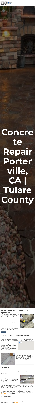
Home (14, 1)
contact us (11, 350)
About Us (18, 1)
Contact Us (31, 1)
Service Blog (15, 4)
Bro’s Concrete (3, 393)
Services (23, 1)
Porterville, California (14, 368)
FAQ (26, 1)
